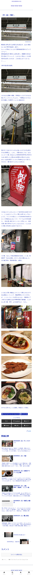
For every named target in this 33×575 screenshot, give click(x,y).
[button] (27, 425)
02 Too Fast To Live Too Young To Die (11, 414)
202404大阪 (24, 414)
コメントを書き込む (16, 554)
